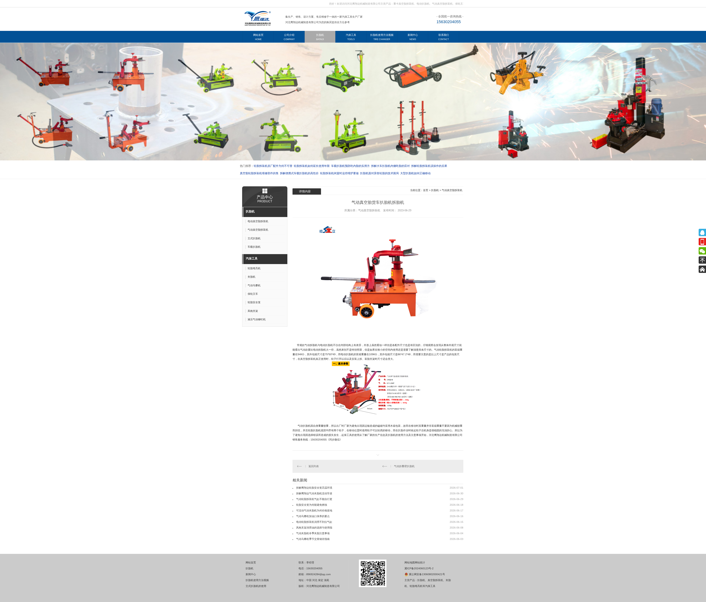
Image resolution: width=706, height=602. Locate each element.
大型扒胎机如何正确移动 (375, 173)
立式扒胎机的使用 (256, 586)
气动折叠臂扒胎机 (404, 466)
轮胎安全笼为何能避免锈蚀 (311, 504)
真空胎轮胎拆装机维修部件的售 (428, 165)
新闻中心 (413, 37)
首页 (425, 190)
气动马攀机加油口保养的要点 (313, 516)
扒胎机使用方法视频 (381, 37)
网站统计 (420, 562)
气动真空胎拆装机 (452, 190)
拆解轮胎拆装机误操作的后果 (389, 165)
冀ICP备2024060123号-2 (419, 568)
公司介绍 (289, 37)
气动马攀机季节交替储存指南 (313, 539)
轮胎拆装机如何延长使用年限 (272, 165)
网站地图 (409, 562)
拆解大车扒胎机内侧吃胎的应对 (350, 165)
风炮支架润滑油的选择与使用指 (314, 527)
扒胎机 (320, 37)
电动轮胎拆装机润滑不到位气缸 (314, 521)
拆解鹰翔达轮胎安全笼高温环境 (314, 487)
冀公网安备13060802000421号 (426, 574)
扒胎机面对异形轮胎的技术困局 (339, 173)
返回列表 (314, 466)
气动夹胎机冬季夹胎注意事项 (313, 533)
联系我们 (443, 37)
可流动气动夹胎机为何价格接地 (314, 510)
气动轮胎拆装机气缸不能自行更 (314, 499)
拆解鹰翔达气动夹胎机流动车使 (314, 493)
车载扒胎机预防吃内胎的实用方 (310, 165)
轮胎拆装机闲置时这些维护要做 (299, 173)
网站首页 (258, 37)
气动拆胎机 (311, 345)
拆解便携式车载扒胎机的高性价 (259, 173)
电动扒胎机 (347, 354)
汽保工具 (351, 37)
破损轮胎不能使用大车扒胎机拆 (411, 173)
